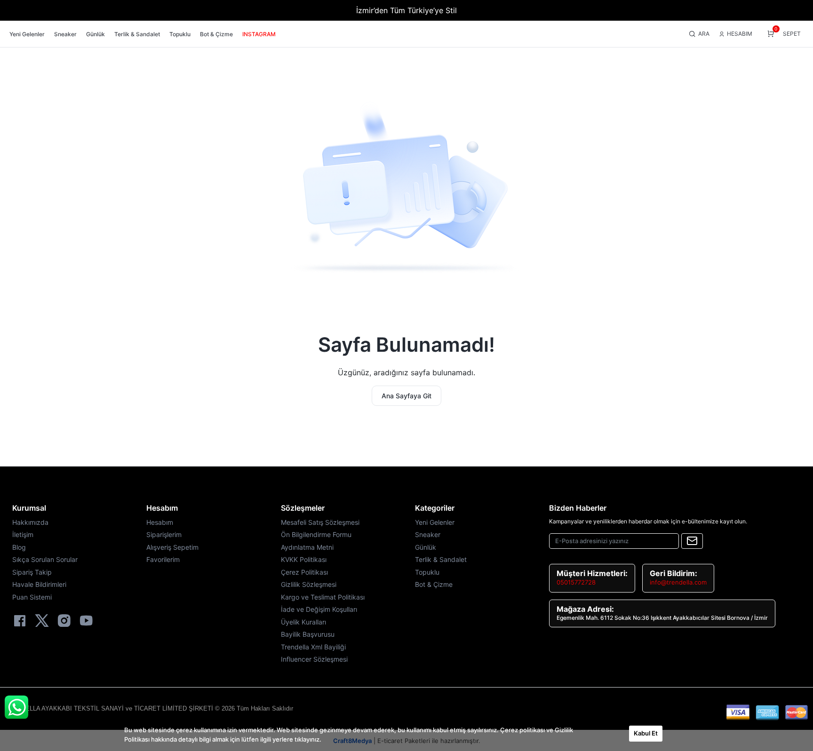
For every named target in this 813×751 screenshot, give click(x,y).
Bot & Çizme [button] (216, 34)
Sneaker (427, 534)
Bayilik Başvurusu (308, 634)
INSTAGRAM (259, 34)
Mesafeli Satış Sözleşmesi (320, 522)
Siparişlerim (164, 534)
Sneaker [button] (65, 34)
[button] (699, 34)
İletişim (22, 534)
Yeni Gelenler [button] (27, 34)
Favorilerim (163, 559)
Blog (19, 547)
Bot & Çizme (434, 584)
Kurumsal (29, 508)
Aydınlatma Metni (307, 547)
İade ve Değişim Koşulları (319, 609)
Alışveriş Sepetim (172, 547)
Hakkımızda (30, 522)
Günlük (425, 547)
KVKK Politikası (304, 559)
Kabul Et (646, 733)
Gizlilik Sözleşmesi (308, 584)
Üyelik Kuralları (303, 622)
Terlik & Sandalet (441, 559)
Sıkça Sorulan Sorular (45, 559)
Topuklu (427, 572)
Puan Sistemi (32, 597)
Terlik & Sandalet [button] (137, 34)
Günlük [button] (95, 34)
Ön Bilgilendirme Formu (316, 534)
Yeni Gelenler (434, 522)
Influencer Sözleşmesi (314, 659)
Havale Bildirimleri (39, 584)
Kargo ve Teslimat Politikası (323, 597)
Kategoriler (434, 508)
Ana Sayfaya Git (406, 396)
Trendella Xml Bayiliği (313, 647)
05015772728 (576, 582)
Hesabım (162, 508)
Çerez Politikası (304, 572)
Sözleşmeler (303, 508)
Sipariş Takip (32, 572)
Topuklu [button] (180, 34)
